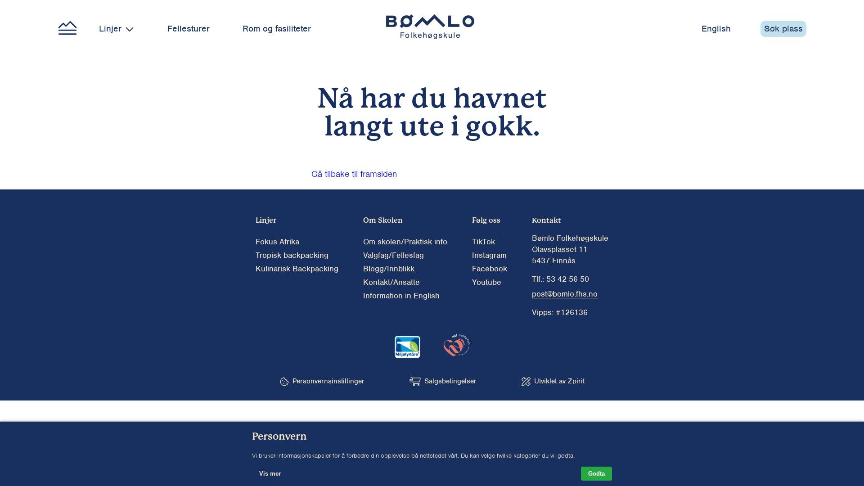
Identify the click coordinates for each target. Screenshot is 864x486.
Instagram (489, 255)
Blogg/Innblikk (388, 269)
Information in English (401, 296)
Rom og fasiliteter (277, 28)
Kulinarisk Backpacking (297, 269)
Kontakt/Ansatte (391, 282)
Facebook (489, 269)
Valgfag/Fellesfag (393, 255)
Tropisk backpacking (292, 255)
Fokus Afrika (277, 242)
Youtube (486, 282)
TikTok (483, 242)
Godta (596, 473)
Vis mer (270, 473)
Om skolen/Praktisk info (405, 242)
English (716, 28)
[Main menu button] (67, 29)
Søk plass (783, 28)
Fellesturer (188, 28)
